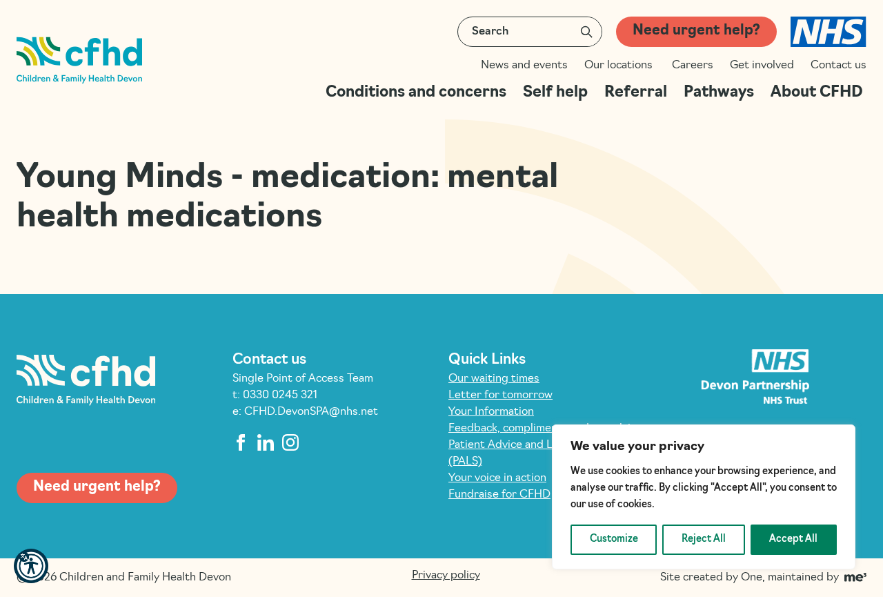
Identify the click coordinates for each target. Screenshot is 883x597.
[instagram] (290, 442)
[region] (703, 496)
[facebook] (240, 442)
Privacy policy (446, 575)
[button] (31, 566)
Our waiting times (493, 378)
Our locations (619, 65)
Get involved (762, 65)
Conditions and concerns (416, 93)
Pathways (719, 93)
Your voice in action (497, 478)
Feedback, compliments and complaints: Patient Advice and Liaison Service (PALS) (549, 445)
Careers (692, 65)
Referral (635, 93)
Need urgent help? (696, 31)
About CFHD (818, 93)
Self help (555, 93)
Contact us (838, 65)
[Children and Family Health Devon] (79, 60)
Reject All (704, 539)
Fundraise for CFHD (499, 494)
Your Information (491, 412)
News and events (524, 65)
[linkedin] (265, 442)
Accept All (793, 539)
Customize (614, 539)
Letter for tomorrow (500, 395)
